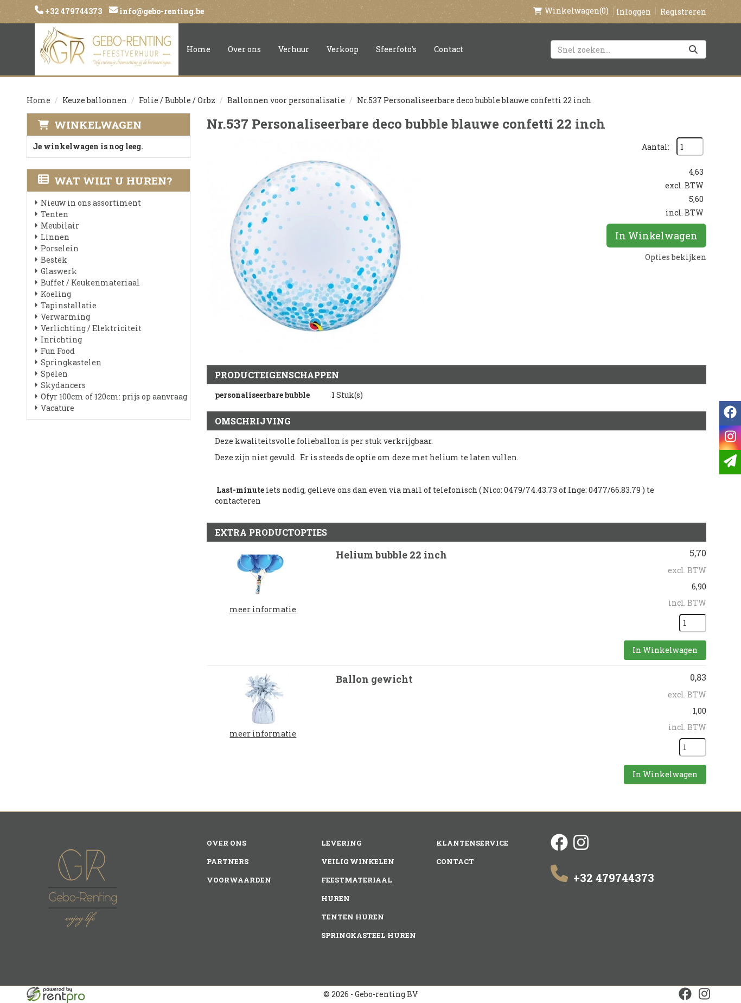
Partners (227, 861)
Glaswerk (59, 271)
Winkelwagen (98, 124)
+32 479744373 (72, 11)
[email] (730, 462)
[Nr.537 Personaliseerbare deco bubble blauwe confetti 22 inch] (315, 245)
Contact (448, 49)
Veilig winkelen (357, 861)
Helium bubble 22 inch (391, 554)
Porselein (60, 248)
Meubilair (60, 225)
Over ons (244, 49)
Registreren (683, 12)
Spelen (54, 374)
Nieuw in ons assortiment (91, 203)
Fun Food (58, 351)
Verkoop (343, 49)
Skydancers (63, 385)
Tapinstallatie (69, 305)
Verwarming (65, 317)
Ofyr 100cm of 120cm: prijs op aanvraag (114, 396)
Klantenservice (472, 843)
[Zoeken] (693, 49)
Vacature (57, 408)
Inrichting (61, 339)
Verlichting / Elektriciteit (91, 328)
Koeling (56, 294)
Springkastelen (71, 362)
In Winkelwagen (656, 235)
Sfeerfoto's (396, 49)
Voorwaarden (239, 880)
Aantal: (655, 147)
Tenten (54, 214)
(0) (577, 10)
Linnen (55, 237)
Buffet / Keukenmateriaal (90, 282)
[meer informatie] (263, 573)
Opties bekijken (675, 257)
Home (198, 49)
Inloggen (633, 12)
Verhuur (293, 49)
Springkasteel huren (368, 935)
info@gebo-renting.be (161, 11)
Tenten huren (352, 917)
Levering (341, 843)
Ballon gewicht (374, 678)
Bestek (54, 260)
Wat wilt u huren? (113, 180)
